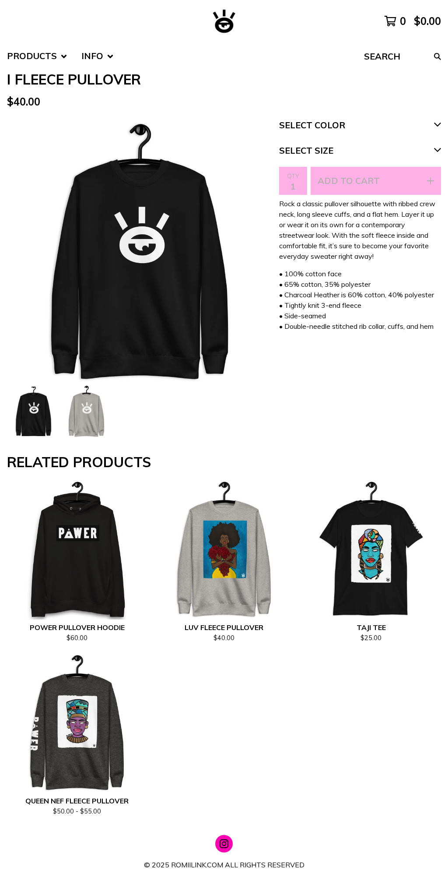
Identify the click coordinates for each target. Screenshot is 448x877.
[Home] (224, 21)
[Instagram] (224, 843)
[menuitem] (37, 56)
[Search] (437, 56)
